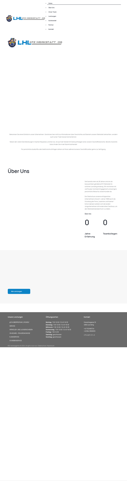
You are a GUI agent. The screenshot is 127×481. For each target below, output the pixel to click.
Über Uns (88, 214)
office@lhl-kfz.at (89, 335)
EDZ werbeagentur (14, 346)
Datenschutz (42, 346)
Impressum (50, 346)
